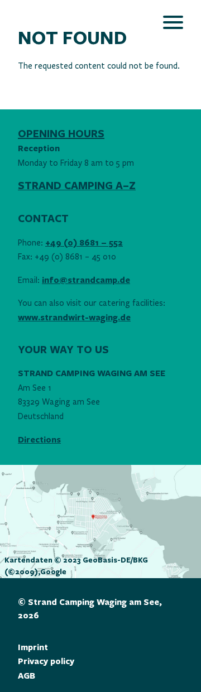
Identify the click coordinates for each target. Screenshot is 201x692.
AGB (26, 676)
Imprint (33, 647)
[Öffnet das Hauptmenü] (173, 22)
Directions (39, 440)
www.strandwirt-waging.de (74, 318)
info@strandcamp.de (86, 280)
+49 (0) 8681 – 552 (84, 243)
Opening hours (61, 134)
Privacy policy (46, 661)
